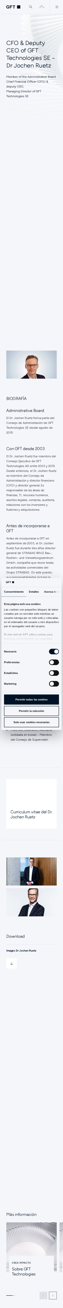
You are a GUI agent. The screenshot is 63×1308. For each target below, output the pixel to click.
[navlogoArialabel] (13, 7)
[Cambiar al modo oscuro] (42, 7)
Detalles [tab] (34, 591)
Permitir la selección (31, 710)
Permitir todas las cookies (31, 699)
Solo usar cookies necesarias (31, 722)
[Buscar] (31, 7)
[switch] (54, 662)
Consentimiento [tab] (14, 591)
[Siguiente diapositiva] (53, 1295)
